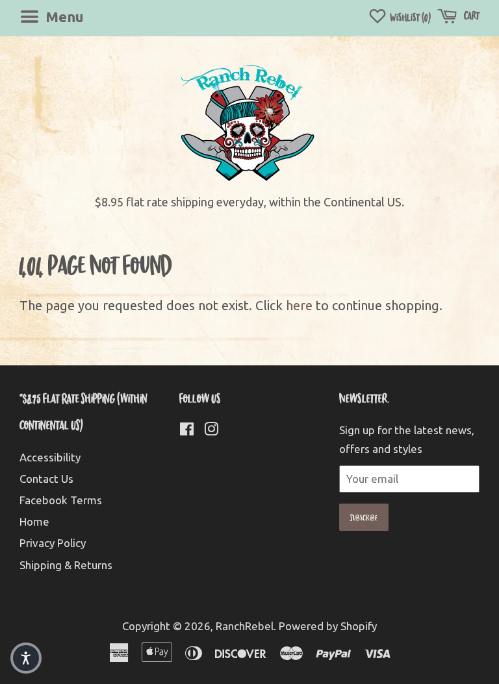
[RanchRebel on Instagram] (211, 430)
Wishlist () (409, 17)
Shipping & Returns (65, 565)
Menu (63, 16)
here (299, 305)
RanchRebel (245, 626)
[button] (26, 658)
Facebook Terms (60, 500)
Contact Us (46, 478)
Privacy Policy (52, 543)
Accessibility (50, 457)
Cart (471, 15)
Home (34, 521)
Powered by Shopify (328, 626)
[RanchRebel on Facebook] (186, 430)
